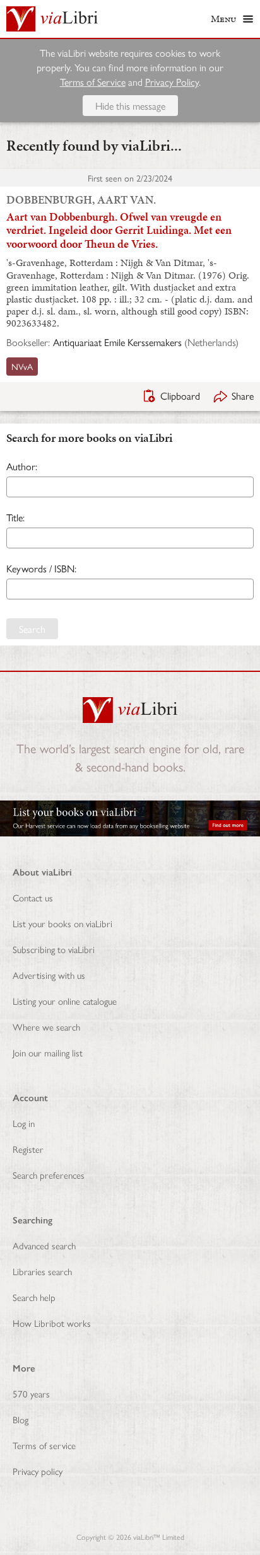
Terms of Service (93, 81)
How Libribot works (52, 1322)
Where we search (46, 1026)
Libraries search (42, 1271)
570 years (31, 1393)
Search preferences (49, 1174)
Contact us (33, 897)
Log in (24, 1123)
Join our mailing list (48, 1052)
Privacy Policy (172, 81)
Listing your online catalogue (65, 1000)
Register (28, 1148)
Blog (20, 1419)
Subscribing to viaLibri (54, 949)
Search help (34, 1297)
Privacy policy (37, 1470)
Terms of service (44, 1445)
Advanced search (44, 1245)
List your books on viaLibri (62, 923)
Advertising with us (49, 974)
